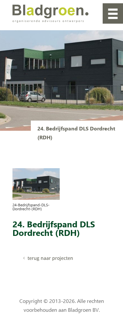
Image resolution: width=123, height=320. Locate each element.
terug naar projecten (50, 258)
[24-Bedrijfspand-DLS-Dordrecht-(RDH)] (36, 197)
